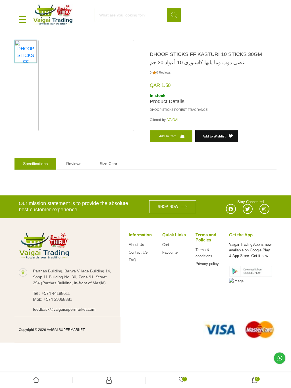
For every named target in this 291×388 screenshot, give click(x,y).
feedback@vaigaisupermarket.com (64, 309)
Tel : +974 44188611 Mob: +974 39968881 (52, 296)
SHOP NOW (168, 207)
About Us (136, 245)
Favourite (170, 252)
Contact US (138, 252)
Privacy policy (207, 264)
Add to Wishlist (214, 136)
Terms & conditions (204, 253)
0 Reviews (163, 72)
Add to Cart (167, 136)
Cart (165, 245)
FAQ (132, 260)
